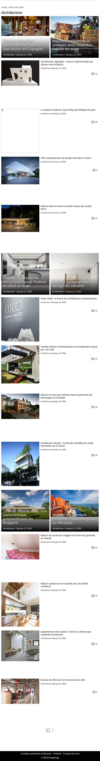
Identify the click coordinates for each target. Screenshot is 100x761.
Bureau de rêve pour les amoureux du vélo (63, 680)
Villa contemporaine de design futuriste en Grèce (66, 158)
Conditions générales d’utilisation (36, 754)
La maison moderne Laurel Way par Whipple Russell (68, 110)
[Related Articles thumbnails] (20, 82)
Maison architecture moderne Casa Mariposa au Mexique (74, 519)
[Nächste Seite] (52, 730)
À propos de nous (71, 754)
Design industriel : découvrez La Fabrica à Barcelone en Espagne (23, 45)
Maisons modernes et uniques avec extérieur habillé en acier (72, 45)
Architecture (58, 55)
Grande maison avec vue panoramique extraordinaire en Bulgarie (25, 517)
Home (4, 7)
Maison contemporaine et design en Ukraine (74, 284)
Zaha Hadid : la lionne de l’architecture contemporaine (69, 298)
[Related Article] (75, 37)
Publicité (57, 754)
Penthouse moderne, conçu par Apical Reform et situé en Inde (24, 282)
